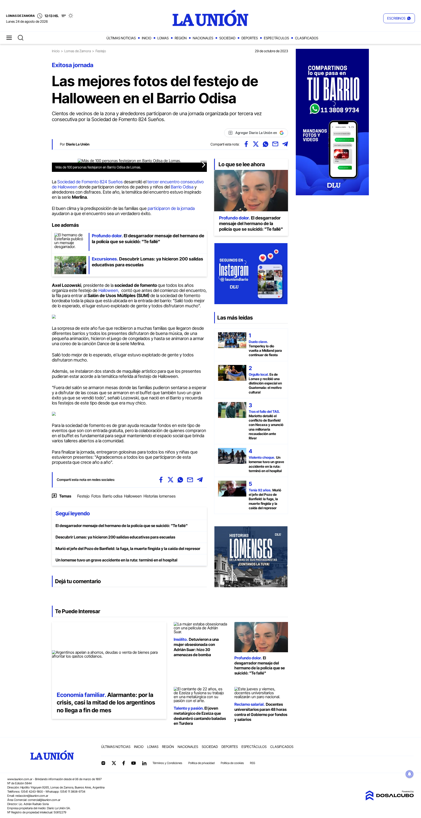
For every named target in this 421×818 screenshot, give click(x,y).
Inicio (146, 38)
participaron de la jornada (171, 208)
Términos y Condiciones (167, 763)
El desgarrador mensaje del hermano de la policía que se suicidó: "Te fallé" (122, 525)
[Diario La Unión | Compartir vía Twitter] (256, 144)
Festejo (83, 496)
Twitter (114, 763)
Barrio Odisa (182, 186)
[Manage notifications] (409, 774)
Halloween (133, 496)
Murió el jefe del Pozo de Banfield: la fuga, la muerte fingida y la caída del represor (128, 548)
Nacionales (203, 38)
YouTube (133, 763)
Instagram (103, 763)
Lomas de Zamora (77, 51)
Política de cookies (232, 763)
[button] (399, 18)
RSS (252, 763)
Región (181, 38)
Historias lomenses (160, 496)
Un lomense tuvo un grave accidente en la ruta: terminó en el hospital (116, 560)
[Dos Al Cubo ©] (389, 799)
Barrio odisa (112, 496)
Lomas (163, 38)
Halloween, (109, 290)
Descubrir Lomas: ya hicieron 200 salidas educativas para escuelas (115, 537)
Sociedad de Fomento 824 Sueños (90, 181)
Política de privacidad (201, 763)
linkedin (144, 763)
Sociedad (227, 38)
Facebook (123, 763)
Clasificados (306, 38)
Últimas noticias (121, 38)
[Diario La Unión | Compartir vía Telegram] (285, 144)
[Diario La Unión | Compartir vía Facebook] (246, 144)
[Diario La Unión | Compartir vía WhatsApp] (265, 144)
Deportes (249, 38)
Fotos (96, 496)
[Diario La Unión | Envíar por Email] (275, 144)
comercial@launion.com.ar (44, 800)
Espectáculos (276, 38)
